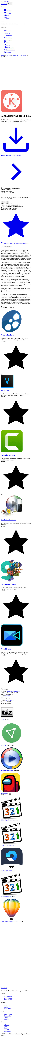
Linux (7, 18)
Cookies (6, 1019)
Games (8, 45)
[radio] (1, 202)
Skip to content (5, 1)
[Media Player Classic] (16, 884)
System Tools (9, 47)
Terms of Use (7, 1016)
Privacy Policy (8, 1014)
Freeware (7, 695)
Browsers (8, 52)
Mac (7, 15)
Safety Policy (7, 1008)
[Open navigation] (9, 3)
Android (8, 13)
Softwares (8, 55)
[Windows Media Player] (16, 758)
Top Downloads (8, 998)
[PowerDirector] (16, 635)
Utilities (8, 31)
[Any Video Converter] (16, 506)
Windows (8, 10)
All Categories (8, 996)
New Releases (8, 999)
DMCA (6, 1017)
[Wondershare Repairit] (16, 859)
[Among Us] (16, 782)
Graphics (8, 40)
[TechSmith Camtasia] (16, 441)
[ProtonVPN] (16, 733)
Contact (6, 1007)
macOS (6, 1026)
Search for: (4, 24)
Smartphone (7, 1031)
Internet (8, 33)
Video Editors (23, 55)
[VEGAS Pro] (16, 381)
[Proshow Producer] (16, 321)
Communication (10, 50)
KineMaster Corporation (13, 691)
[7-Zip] (16, 712)
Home (2, 55)
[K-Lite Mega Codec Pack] (16, 808)
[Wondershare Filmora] (16, 571)
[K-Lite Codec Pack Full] (16, 833)
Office (8, 43)
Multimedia (9, 35)
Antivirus (8, 38)
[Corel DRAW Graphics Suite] (16, 909)
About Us (6, 1005)
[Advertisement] (16, 74)
